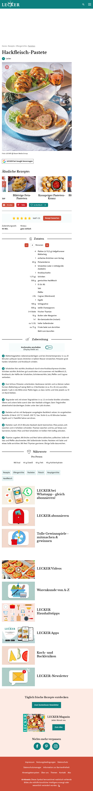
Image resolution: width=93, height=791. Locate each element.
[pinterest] (46, 746)
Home (4, 46)
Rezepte (11, 46)
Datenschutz (63, 762)
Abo (69, 772)
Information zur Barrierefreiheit (56, 767)
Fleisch (41, 472)
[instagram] (55, 746)
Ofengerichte (21, 46)
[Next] (69, 184)
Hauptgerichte (53, 472)
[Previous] (4, 184)
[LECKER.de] (11, 4)
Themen (54, 772)
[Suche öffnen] (83, 4)
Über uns (45, 772)
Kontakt (62, 772)
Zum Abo (58, 727)
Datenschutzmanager (32, 767)
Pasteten (31, 46)
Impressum (29, 762)
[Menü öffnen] (89, 4)
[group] (37, 188)
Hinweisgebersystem (30, 772)
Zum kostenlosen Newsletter (46, 705)
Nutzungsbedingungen (46, 762)
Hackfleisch (7, 478)
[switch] (49, 347)
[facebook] (37, 746)
